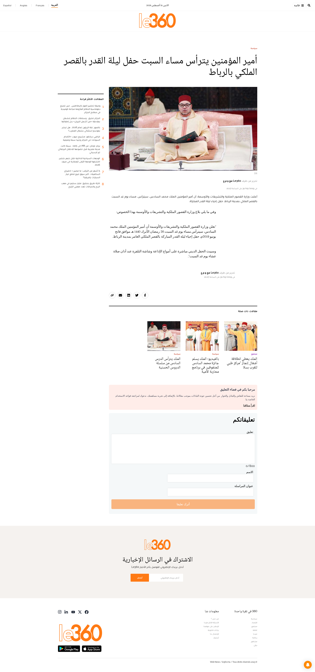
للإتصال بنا (214, 634)
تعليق (250, 432)
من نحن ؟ (215, 619)
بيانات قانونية (213, 630)
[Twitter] (80, 611)
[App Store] (92, 648)
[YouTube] (73, 611)
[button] (308, 665)
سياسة (254, 48)
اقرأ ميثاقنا (249, 405)
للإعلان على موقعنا (211, 626)
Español (7, 5)
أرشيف (216, 638)
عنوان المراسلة (243, 486)
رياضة (254, 638)
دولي (255, 645)
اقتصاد (254, 622)
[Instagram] (60, 611)
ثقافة (255, 630)
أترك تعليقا (183, 504)
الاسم (249, 472)
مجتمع (254, 626)
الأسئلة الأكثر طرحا (211, 622)
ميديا (255, 634)
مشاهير (254, 641)
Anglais (23, 5)
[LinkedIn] (66, 611)
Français (40, 5)
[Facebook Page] (87, 611)
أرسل (139, 577)
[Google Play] (69, 648)
